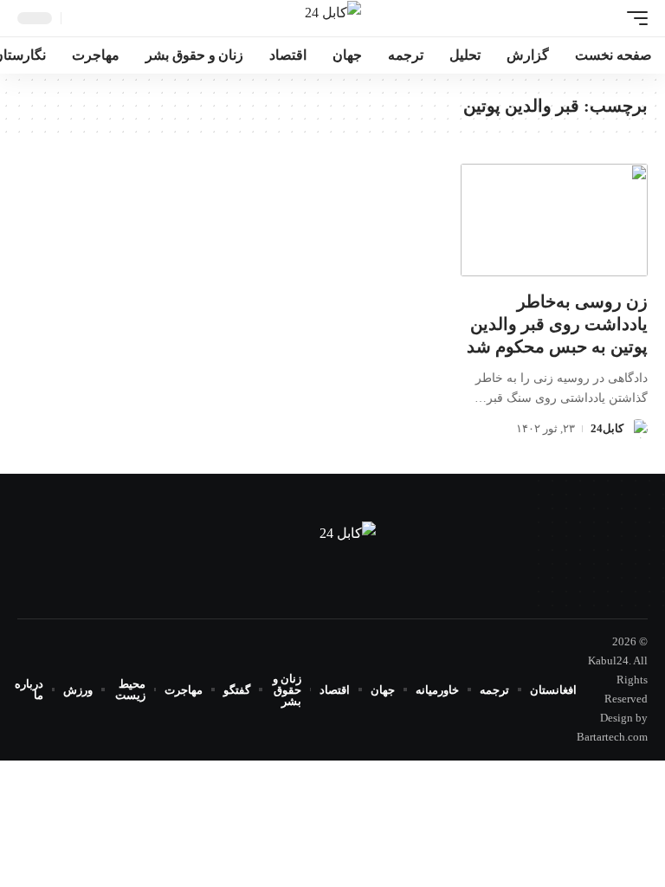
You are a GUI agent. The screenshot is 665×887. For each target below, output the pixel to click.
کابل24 (607, 428)
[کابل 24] (333, 18)
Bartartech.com (612, 736)
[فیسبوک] (353, 593)
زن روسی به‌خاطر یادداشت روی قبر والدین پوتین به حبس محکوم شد (557, 324)
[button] (633, 18)
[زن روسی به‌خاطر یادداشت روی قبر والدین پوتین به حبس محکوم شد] (554, 220)
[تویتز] (332, 593)
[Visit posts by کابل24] (638, 428)
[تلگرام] (311, 593)
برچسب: (555, 105)
